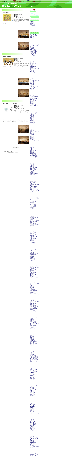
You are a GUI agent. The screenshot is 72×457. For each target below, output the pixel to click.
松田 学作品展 (32, 256)
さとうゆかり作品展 (33, 249)
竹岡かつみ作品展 (32, 115)
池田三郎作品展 (32, 61)
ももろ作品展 (32, 216)
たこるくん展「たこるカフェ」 (34, 438)
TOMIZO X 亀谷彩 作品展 (34, 156)
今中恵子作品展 (32, 429)
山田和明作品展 (32, 257)
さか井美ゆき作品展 (33, 25)
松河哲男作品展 (32, 137)
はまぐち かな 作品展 (33, 274)
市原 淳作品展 (32, 207)
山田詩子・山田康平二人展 (34, 306)
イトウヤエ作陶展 (32, 203)
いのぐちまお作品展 (33, 52)
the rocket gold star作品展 (33, 290)
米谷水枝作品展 (32, 316)
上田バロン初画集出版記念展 (34, 265)
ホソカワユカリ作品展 (33, 424)
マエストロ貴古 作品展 (33, 157)
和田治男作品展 (32, 123)
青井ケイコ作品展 (32, 444)
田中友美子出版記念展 (33, 66)
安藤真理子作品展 (32, 78)
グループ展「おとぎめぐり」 (34, 241)
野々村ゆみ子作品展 (33, 90)
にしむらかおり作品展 (33, 113)
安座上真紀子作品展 (33, 63)
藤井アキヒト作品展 (33, 333)
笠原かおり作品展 (32, 118)
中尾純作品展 (32, 70)
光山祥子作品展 (32, 337)
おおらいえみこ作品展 (33, 31)
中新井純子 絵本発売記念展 (34, 51)
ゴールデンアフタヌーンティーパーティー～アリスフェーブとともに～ (34, 397)
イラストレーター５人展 (33, 35)
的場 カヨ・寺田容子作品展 (34, 105)
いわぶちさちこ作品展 (33, 50)
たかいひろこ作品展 (33, 201)
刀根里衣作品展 (32, 409)
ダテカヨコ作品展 (32, 56)
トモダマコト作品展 (33, 206)
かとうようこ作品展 (33, 205)
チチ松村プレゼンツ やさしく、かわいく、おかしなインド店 (34, 413)
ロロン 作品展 (32, 271)
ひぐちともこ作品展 (33, 169)
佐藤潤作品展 (32, 71)
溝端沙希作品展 (32, 136)
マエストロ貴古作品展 (33, 53)
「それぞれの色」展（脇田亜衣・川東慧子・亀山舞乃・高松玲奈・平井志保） (34, 278)
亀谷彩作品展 (32, 36)
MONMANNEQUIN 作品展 (34, 384)
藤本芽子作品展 (32, 344)
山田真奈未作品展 (32, 258)
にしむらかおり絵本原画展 (34, 357)
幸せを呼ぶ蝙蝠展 (32, 243)
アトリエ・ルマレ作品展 (33, 369)
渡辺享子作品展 (32, 440)
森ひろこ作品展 (32, 439)
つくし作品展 (32, 339)
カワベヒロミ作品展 (33, 305)
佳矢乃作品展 (32, 218)
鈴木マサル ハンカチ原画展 (34, 437)
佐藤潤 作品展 (32, 275)
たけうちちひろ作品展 (33, 49)
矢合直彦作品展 (32, 116)
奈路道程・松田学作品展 (33, 112)
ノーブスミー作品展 (33, 322)
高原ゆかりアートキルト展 (34, 226)
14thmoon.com (5, 152)
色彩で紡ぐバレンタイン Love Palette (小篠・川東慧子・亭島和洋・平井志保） (34, 80)
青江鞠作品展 (32, 88)
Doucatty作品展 (32, 65)
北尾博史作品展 (32, 133)
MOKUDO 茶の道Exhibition (34, 358)
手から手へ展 (32, 441)
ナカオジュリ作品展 (33, 55)
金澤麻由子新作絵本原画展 (34, 217)
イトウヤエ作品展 (32, 259)
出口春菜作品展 (32, 390)
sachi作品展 (31, 148)
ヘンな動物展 (32, 352)
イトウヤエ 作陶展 (33, 232)
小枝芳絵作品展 (32, 419)
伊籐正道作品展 (32, 64)
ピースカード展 (32, 435)
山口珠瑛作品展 (32, 408)
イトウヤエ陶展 (32, 170)
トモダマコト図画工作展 (33, 236)
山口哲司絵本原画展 (33, 223)
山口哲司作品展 (32, 89)
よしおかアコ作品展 (33, 325)
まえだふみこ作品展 (33, 453)
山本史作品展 (32, 388)
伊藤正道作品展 (32, 130)
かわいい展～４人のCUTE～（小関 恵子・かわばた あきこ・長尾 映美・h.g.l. (34, 318)
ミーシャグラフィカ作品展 (34, 197)
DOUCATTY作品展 (32, 158)
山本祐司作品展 (32, 391)
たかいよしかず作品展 (33, 200)
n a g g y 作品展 (32, 260)
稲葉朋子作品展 (32, 320)
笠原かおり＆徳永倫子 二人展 (34, 267)
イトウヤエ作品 (32, 326)
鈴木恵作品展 (32, 387)
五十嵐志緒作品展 (32, 23)
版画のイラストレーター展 (34, 189)
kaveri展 (31, 26)
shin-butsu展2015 (32, 392)
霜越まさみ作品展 (32, 24)
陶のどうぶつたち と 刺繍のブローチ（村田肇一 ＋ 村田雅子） (34, 45)
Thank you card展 (32, 406)
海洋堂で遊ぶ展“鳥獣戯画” (34, 343)
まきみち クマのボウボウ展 (34, 293)
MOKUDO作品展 (32, 404)
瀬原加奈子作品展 (32, 102)
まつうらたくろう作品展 (33, 167)
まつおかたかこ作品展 (33, 350)
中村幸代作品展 (32, 54)
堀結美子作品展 (32, 147)
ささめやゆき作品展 (33, 254)
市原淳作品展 (32, 47)
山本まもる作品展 (32, 252)
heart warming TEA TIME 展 (33, 155)
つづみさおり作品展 (33, 389)
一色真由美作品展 (32, 48)
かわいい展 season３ (33, 234)
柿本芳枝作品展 (32, 395)
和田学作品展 (32, 84)
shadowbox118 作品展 (33, 445)
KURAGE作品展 (32, 289)
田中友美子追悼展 (32, 342)
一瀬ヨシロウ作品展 (33, 307)
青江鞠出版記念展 (32, 138)
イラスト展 (31, 135)
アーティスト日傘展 (33, 379)
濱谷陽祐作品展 (32, 39)
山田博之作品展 (32, 430)
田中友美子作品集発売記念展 (34, 173)
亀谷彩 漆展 (32, 83)
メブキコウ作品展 (32, 62)
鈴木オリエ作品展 (32, 338)
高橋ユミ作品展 (32, 124)
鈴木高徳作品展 (32, 375)
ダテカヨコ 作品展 (33, 269)
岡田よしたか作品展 (33, 100)
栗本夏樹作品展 (32, 21)
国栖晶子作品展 (32, 410)
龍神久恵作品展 (32, 73)
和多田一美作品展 (32, 233)
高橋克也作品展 (32, 292)
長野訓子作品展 (32, 37)
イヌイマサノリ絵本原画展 (34, 356)
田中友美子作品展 (32, 407)
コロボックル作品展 (33, 150)
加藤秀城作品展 (32, 22)
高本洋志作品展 (32, 202)
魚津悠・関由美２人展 (33, 34)
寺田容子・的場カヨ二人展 (34, 253)
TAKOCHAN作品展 (33, 72)
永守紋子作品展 (32, 353)
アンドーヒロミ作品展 (33, 311)
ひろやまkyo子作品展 (33, 168)
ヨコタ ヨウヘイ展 (32, 309)
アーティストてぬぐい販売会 (34, 374)
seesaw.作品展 (32, 351)
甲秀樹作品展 (32, 425)
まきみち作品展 (32, 38)
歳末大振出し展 (32, 266)
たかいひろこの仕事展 (33, 355)
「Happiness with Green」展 (34, 186)
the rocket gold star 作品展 (33, 341)
